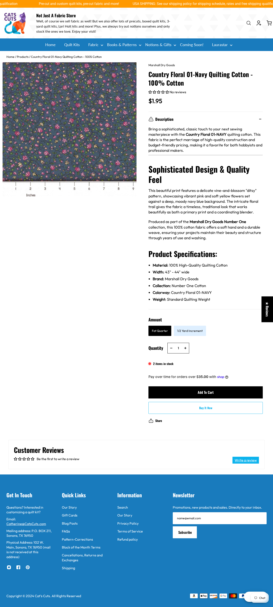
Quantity (155, 348)
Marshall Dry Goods (161, 65)
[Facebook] (18, 567)
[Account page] (259, 23)
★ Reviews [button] (267, 309)
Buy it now (205, 408)
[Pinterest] (27, 567)
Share (158, 420)
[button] (159, 92)
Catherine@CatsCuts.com (26, 524)
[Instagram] (9, 567)
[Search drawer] (249, 23)
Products (23, 57)
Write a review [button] (246, 460)
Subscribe (185, 532)
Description (164, 119)
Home (10, 57)
